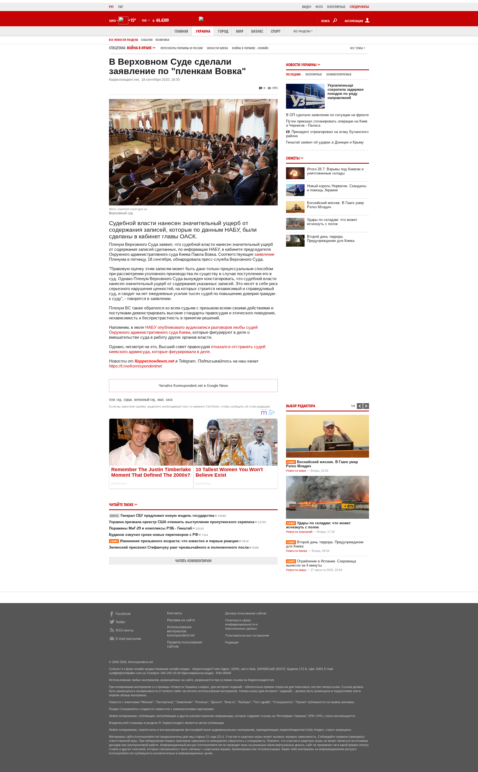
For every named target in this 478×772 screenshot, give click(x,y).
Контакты (174, 613)
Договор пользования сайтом (245, 613)
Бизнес (257, 31)
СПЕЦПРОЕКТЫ (359, 6)
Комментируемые (339, 74)
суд (118, 400)
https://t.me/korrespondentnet (135, 366)
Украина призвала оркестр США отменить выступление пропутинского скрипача (187, 522)
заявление (264, 254)
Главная (181, 31)
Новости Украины (301, 64)
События (147, 40)
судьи (128, 400)
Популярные (313, 74)
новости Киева (217, 48)
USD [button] (144, 20)
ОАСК (169, 400)
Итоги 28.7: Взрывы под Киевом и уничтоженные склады (335, 171)
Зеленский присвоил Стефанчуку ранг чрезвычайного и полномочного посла (184, 547)
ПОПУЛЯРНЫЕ (336, 6)
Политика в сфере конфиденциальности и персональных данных (241, 624)
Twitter (120, 622)
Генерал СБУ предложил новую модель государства (168, 515)
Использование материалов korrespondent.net (180, 631)
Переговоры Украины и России (181, 48)
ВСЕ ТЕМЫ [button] (356, 48)
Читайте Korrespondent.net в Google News (193, 386)
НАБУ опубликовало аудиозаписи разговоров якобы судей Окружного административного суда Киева (183, 330)
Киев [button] (112, 21)
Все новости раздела (123, 40)
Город (223, 31)
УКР (120, 6)
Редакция (231, 642)
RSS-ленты (125, 630)
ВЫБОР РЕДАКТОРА (300, 405)
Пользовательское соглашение (247, 635)
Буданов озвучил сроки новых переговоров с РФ (158, 535)
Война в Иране (197, 47)
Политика (162, 40)
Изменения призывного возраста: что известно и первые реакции (179, 541)
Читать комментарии (193, 560)
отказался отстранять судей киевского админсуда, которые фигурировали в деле (187, 349)
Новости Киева (296, 550)
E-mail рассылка (128, 639)
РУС (111, 6)
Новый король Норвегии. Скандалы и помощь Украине (336, 188)
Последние (293, 74)
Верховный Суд (144, 400)
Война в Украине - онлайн (250, 48)
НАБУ (160, 400)
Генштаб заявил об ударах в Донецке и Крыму (325, 142)
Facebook (123, 614)
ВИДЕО (306, 6)
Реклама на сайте (181, 620)
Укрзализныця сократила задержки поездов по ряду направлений (345, 91)
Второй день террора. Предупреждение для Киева (330, 238)
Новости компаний (299, 531)
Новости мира (296, 470)
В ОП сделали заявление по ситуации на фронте (327, 115)
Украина (203, 31)
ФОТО (319, 6)
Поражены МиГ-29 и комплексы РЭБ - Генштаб (156, 528)
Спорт (275, 31)
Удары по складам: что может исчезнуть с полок (332, 222)
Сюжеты (293, 158)
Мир (239, 31)
